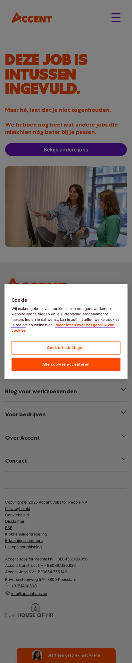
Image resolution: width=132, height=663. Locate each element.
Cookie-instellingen (66, 347)
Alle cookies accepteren (66, 364)
